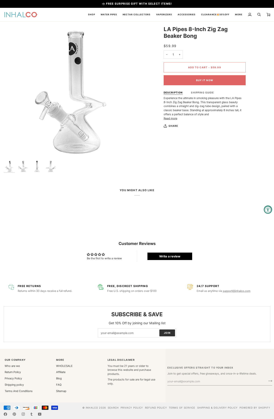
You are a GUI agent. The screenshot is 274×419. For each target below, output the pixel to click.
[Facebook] (5, 414)
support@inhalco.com (237, 291)
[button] (91, 14)
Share (173, 125)
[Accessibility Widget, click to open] (268, 209)
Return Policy (13, 372)
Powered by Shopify (255, 407)
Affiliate (60, 372)
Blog (59, 378)
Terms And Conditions (19, 391)
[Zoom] (10, 152)
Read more (170, 118)
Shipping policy (14, 384)
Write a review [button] (169, 256)
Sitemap (61, 391)
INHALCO (92, 407)
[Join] (269, 381)
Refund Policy (156, 407)
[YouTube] (39, 414)
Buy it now (204, 80)
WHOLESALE (64, 366)
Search (113, 407)
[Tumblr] (31, 414)
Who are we (12, 366)
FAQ (59, 384)
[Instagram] (23, 414)
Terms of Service (182, 407)
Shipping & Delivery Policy (217, 407)
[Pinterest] (14, 414)
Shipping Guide (202, 92)
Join (167, 332)
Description (173, 92)
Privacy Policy (13, 378)
